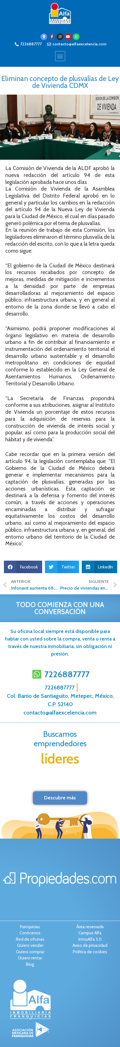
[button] (60, 56)
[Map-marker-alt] (43, 36)
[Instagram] (60, 36)
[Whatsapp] (76, 36)
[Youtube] (68, 36)
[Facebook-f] (52, 36)
